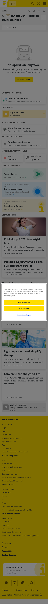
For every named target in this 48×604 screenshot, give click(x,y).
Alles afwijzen (24, 309)
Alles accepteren (24, 302)
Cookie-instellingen (24, 315)
